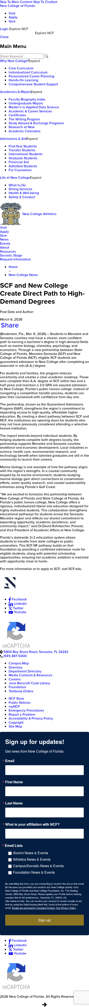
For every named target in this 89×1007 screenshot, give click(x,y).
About (4, 247)
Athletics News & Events (32, 859)
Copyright (16, 722)
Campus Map (19, 663)
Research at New (22, 126)
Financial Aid (19, 162)
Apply (13, 17)
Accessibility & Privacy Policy (31, 718)
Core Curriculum (21, 68)
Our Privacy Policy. (66, 908)
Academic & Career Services (30, 111)
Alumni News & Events (30, 852)
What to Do (17, 185)
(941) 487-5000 (15, 655)
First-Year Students (23, 146)
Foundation (17, 687)
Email (9, 761)
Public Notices (19, 702)
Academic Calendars (24, 131)
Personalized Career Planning (31, 76)
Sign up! (44, 920)
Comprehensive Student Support (33, 84)
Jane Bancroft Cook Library (29, 683)
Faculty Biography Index (27, 99)
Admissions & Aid (13, 138)
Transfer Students (22, 150)
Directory (15, 667)
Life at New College (15, 177)
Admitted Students (23, 166)
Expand (34, 61)
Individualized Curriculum (28, 72)
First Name (14, 782)
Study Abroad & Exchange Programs (36, 123)
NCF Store (16, 698)
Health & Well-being (24, 192)
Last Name (14, 803)
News (4, 239)
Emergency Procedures (26, 710)
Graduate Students (23, 158)
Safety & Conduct (22, 197)
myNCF (14, 706)
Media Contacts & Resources (30, 675)
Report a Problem (22, 714)
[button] (44, 583)
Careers (15, 679)
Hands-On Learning (23, 80)
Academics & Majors (15, 91)
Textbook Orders (21, 691)
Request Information (15, 259)
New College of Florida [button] (17, 5)
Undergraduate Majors (26, 103)
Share (10, 325)
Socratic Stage (11, 255)
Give (12, 21)
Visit (12, 13)
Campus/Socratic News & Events (38, 865)
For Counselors (20, 170)
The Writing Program (24, 119)
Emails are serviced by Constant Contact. (34, 908)
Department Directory (25, 671)
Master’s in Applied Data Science (34, 107)
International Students (25, 154)
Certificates (17, 115)
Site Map (15, 726)
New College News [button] (23, 274)
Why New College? (14, 60)
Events (5, 243)
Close (4, 36)
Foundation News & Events (34, 872)
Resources (8, 251)
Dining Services (20, 189)
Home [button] (13, 266)
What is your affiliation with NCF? (32, 824)
